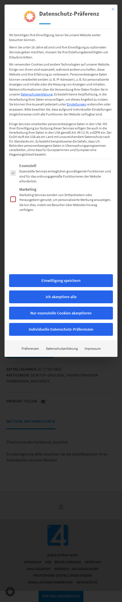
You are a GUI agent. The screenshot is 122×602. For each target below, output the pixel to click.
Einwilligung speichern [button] (61, 280)
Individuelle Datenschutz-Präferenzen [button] (61, 329)
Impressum (93, 348)
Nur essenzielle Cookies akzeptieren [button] (61, 313)
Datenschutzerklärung (36, 94)
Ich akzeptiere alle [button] (61, 296)
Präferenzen (30, 348)
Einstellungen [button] (77, 104)
